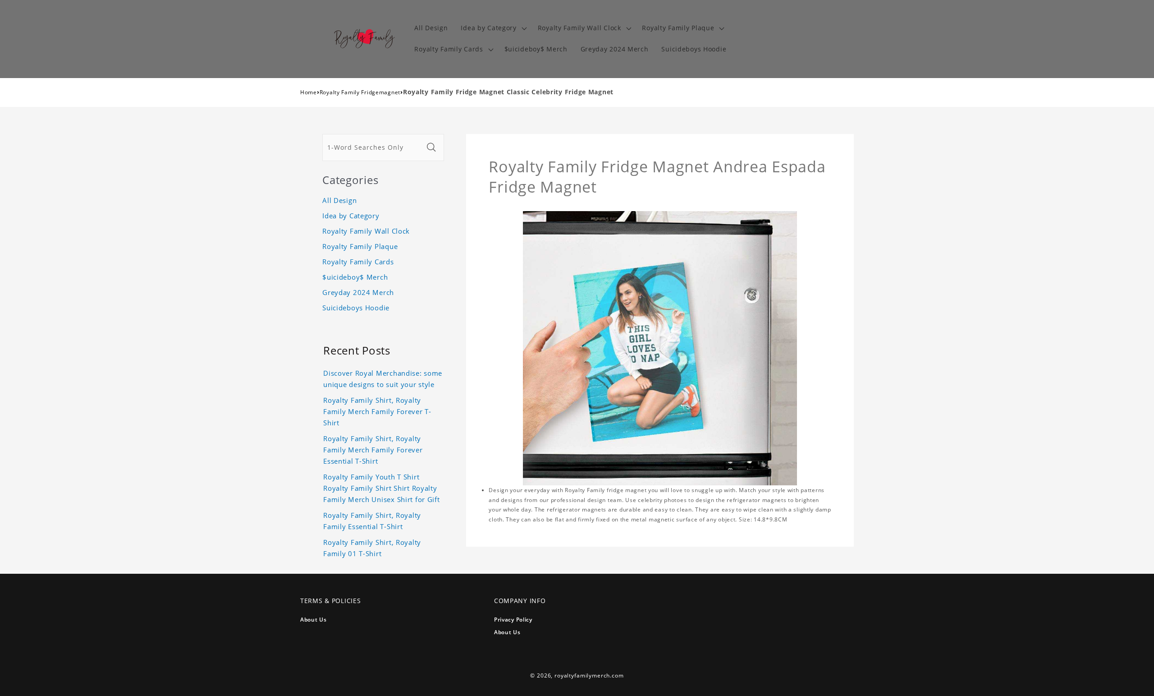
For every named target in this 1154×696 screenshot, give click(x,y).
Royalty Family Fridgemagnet (360, 92)
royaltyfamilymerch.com (588, 675)
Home (308, 92)
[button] (492, 28)
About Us (313, 619)
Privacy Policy (513, 619)
